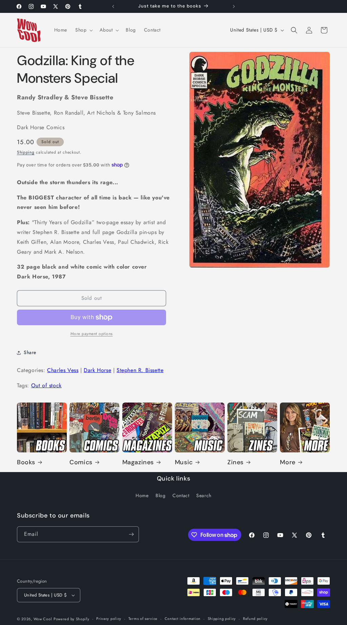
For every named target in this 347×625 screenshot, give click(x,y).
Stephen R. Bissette (140, 370)
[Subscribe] (131, 534)
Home (142, 495)
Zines (235, 462)
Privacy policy (108, 618)
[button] (83, 30)
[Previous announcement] (113, 6)
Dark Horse (97, 370)
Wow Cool (43, 619)
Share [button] (30, 352)
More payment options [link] (91, 334)
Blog (160, 495)
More (287, 462)
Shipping (26, 152)
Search (203, 495)
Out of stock (46, 385)
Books (26, 462)
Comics (81, 462)
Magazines (138, 462)
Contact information (183, 618)
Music (184, 462)
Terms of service (143, 618)
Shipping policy (222, 618)
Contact (180, 495)
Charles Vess (62, 370)
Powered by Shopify (71, 619)
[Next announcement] (233, 6)
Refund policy (255, 618)
